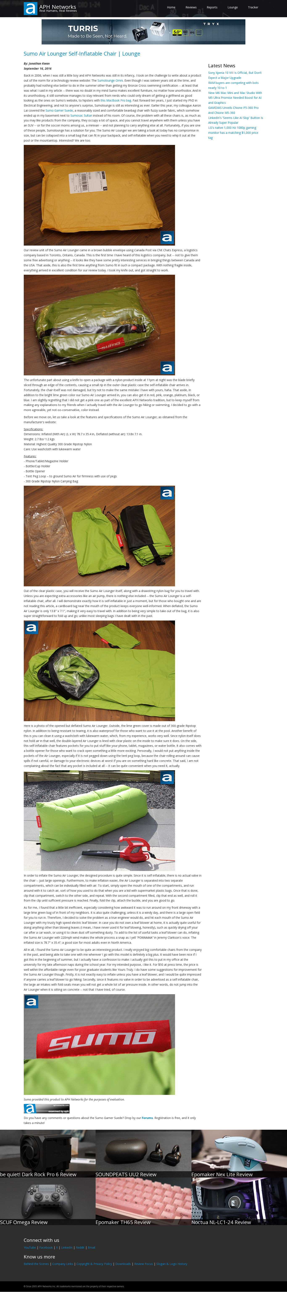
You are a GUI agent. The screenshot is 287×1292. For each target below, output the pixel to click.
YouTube (30, 1247)
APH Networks (57, 6)
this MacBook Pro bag (116, 100)
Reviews (191, 7)
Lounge (233, 7)
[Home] (30, 8)
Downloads (123, 1264)
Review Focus (143, 1264)
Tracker (253, 7)
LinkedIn (66, 1247)
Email (91, 1247)
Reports (212, 7)
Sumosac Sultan (81, 115)
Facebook (46, 1247)
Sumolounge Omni (110, 80)
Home (171, 7)
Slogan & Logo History (171, 1264)
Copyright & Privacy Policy (94, 1264)
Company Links (62, 1264)
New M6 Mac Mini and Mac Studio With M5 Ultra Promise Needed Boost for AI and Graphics (235, 98)
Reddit (80, 1247)
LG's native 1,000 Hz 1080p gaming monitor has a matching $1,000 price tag (233, 133)
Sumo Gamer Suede (59, 110)
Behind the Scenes (36, 1264)
